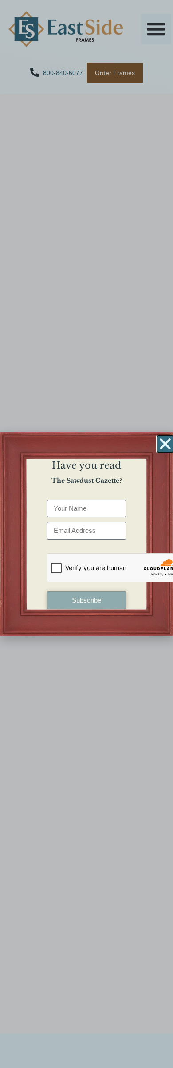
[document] (86, 534)
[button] (165, 444)
